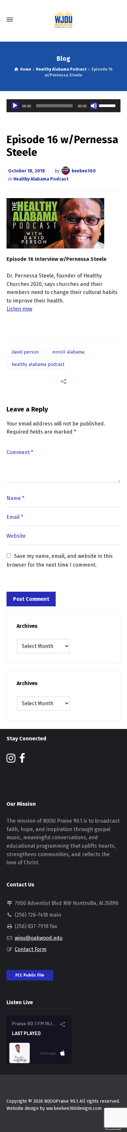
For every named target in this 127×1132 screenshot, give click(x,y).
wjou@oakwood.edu (39, 938)
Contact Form (31, 949)
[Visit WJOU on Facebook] (22, 760)
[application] (63, 105)
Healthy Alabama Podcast (40, 179)
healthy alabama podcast (38, 364)
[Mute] (94, 105)
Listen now (19, 309)
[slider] (108, 105)
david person (25, 352)
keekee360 (84, 171)
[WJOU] (63, 19)
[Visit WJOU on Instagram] (11, 760)
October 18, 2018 (26, 171)
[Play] (15, 105)
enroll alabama (68, 352)
